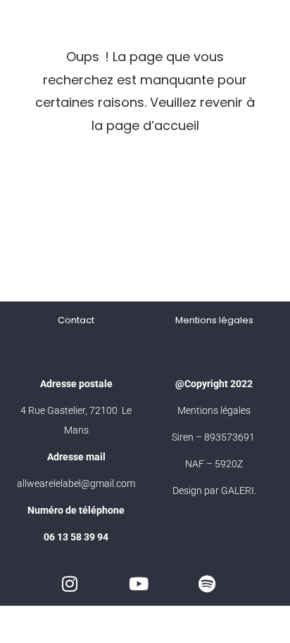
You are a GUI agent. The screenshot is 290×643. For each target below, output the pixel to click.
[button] (260, 25)
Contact (76, 320)
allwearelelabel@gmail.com (76, 483)
